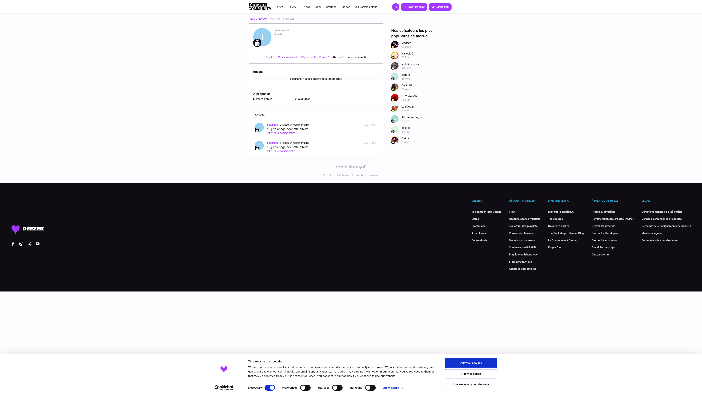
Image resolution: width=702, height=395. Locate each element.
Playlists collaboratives (523, 254)
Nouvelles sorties (558, 226)
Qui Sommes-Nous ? (367, 6)
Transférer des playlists (523, 226)
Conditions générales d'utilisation (661, 211)
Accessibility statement (365, 175)
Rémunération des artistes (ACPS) (613, 219)
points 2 (324, 57)
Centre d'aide (479, 240)
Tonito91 (406, 85)
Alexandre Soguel (412, 117)
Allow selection (471, 373)
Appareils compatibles (522, 268)
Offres (475, 219)
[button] (414, 7)
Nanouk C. (407, 53)
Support (345, 6)
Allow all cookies (471, 362)
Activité (260, 115)
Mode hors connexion (522, 240)
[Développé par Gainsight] (351, 167)
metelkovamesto (411, 64)
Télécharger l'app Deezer (486, 211)
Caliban (405, 138)
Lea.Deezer (408, 106)
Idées (318, 6)
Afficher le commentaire (281, 132)
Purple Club (555, 247)
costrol (405, 127)
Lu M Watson (409, 95)
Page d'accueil (258, 18)
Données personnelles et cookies (661, 219)
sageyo (406, 74)
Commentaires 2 (288, 57)
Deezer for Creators (603, 226)
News (307, 6)
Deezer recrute (600, 254)
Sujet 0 (270, 57)
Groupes (331, 6)
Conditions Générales (336, 175)
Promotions (478, 226)
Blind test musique (520, 261)
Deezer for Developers (605, 233)
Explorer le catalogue (561, 211)
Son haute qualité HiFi (522, 247)
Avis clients (478, 233)
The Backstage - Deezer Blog (566, 233)
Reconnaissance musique (524, 219)
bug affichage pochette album (287, 129)
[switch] (305, 388)
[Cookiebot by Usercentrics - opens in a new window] (224, 388)
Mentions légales (651, 233)
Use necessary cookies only (471, 384)
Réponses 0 (308, 57)
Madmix (406, 42)
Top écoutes (555, 219)
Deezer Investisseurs (604, 240)
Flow (512, 211)
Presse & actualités (604, 211)
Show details (390, 387)
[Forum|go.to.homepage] (260, 7)
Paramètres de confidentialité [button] (659, 240)
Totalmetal (281, 30)
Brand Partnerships (603, 247)
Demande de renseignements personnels (666, 226)
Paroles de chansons (521, 233)
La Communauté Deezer (562, 240)
